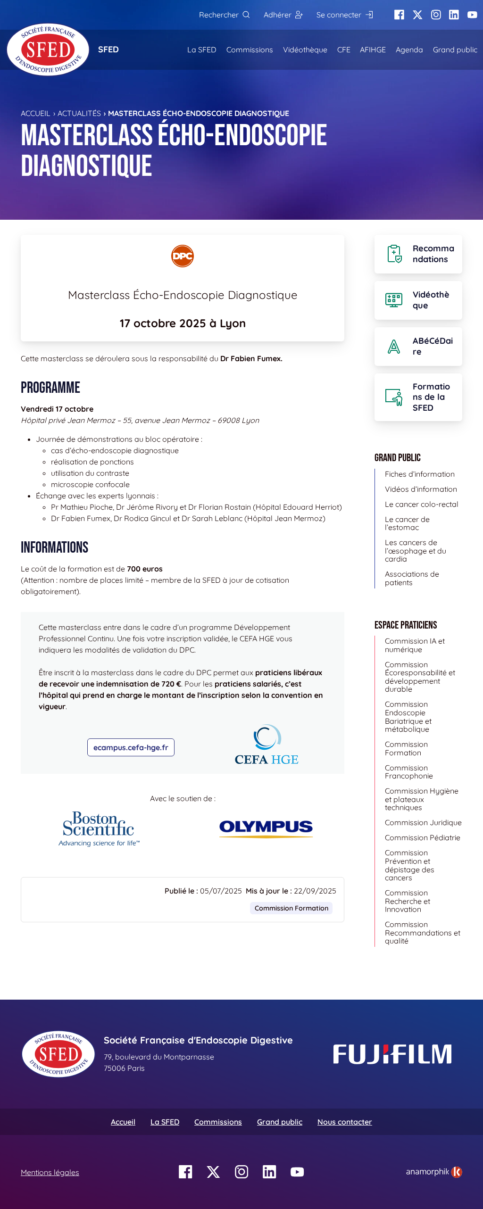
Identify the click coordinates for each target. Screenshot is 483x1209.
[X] (418, 15)
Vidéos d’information (421, 489)
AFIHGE (373, 49)
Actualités (79, 113)
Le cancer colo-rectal (421, 504)
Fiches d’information (420, 474)
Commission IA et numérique (415, 645)
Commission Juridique (423, 822)
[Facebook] (399, 15)
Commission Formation (291, 908)
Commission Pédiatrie (422, 837)
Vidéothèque (305, 49)
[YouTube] (472, 15)
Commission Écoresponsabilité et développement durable (420, 677)
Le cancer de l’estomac (407, 523)
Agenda (409, 49)
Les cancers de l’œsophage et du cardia (415, 550)
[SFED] (48, 49)
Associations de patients (412, 578)
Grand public (455, 49)
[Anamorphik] (434, 1171)
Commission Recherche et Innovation (407, 901)
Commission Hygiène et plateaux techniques (421, 799)
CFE (343, 49)
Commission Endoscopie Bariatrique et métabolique (408, 716)
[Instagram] (436, 15)
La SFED (202, 49)
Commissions (249, 49)
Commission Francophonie (409, 772)
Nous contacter (344, 1121)
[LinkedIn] (454, 15)
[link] (434, 1172)
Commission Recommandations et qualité (422, 932)
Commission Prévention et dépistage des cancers (409, 865)
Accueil (35, 113)
